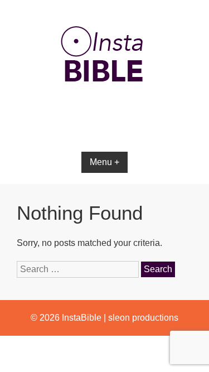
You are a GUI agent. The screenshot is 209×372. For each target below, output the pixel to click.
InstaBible (81, 317)
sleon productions (143, 317)
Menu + (104, 162)
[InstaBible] (105, 108)
